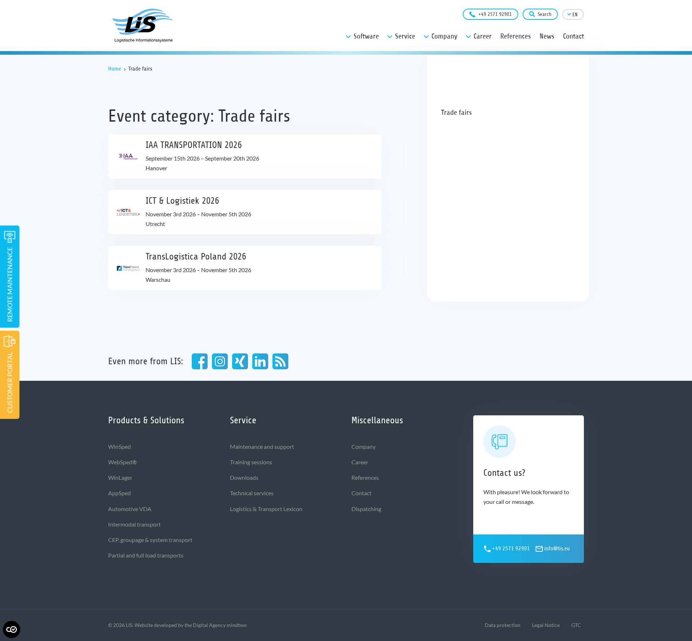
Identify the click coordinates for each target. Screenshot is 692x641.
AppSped (119, 492)
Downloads (244, 477)
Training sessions (251, 462)
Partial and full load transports (145, 555)
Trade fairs (456, 112)
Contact (361, 492)
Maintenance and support (262, 446)
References (365, 477)
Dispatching (366, 508)
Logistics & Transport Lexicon (266, 508)
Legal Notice (546, 625)
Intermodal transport (134, 524)
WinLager (120, 477)
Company (363, 446)
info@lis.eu (557, 548)
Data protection (502, 625)
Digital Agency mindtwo (220, 625)
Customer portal (10, 382)
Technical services (252, 492)
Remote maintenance (10, 284)
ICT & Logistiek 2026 (182, 200)
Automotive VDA (129, 508)
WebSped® (122, 462)
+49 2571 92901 (495, 14)
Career (359, 462)
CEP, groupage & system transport (150, 539)
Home (114, 69)
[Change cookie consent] (11, 629)
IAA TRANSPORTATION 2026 (194, 145)
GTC (576, 625)
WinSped (119, 446)
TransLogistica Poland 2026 (196, 256)
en (575, 14)
